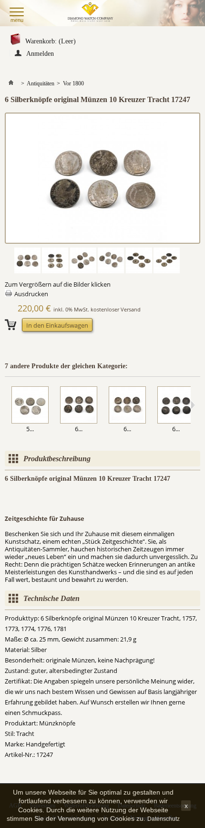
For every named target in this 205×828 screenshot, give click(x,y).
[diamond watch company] (91, 13)
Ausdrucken (31, 294)
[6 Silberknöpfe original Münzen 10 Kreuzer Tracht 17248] (127, 405)
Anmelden (40, 53)
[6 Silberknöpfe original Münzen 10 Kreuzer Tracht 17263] (78, 405)
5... (30, 428)
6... (78, 428)
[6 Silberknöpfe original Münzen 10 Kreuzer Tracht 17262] (176, 405)
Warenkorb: (50, 41)
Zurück (7, 405)
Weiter (193, 405)
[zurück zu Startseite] (11, 83)
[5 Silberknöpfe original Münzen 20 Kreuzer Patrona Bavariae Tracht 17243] (30, 405)
